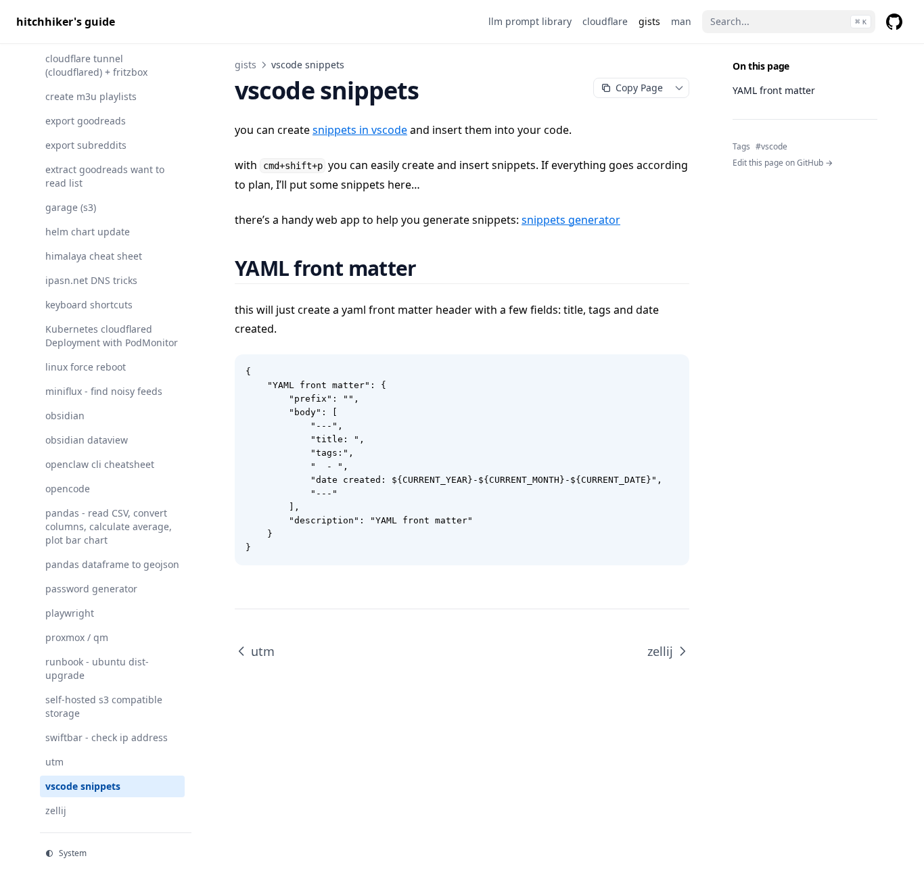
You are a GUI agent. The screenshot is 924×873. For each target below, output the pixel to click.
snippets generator (571, 219)
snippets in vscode (360, 129)
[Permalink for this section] (433, 268)
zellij (660, 651)
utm (263, 651)
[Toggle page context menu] (679, 87)
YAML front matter (774, 90)
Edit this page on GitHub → (783, 163)
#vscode (771, 146)
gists (245, 64)
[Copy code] (672, 372)
